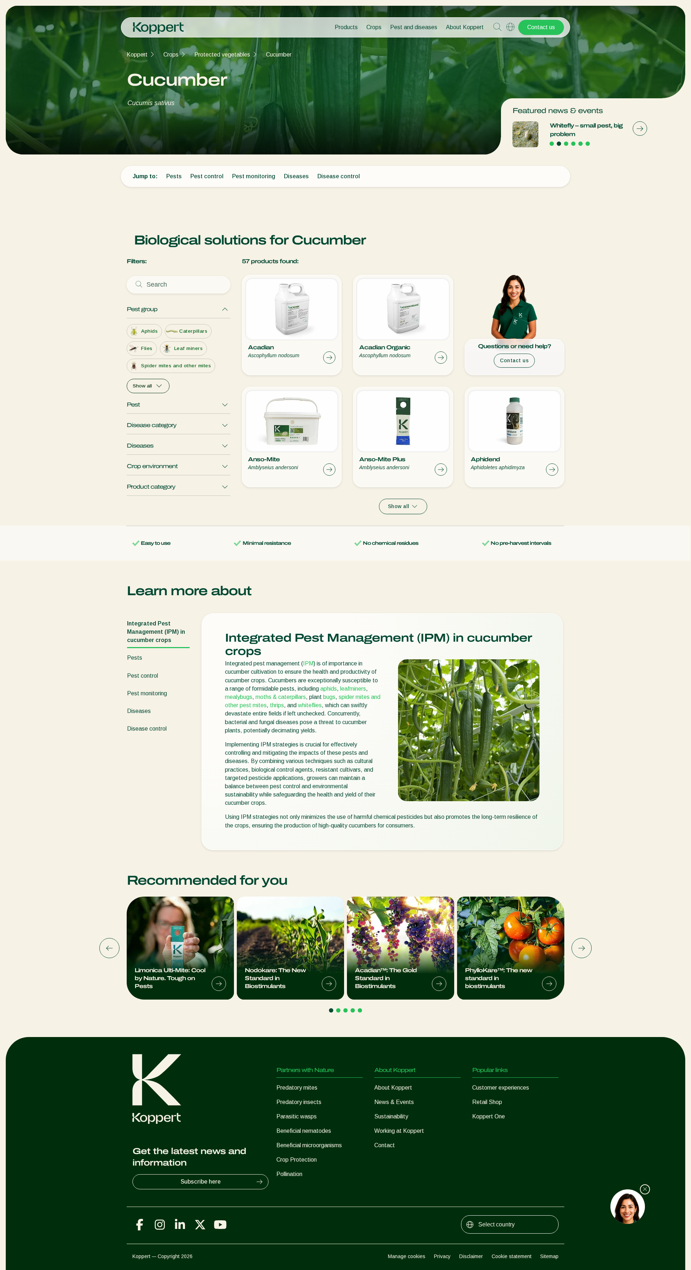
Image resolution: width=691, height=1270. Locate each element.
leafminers (353, 689)
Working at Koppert (399, 1131)
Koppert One (488, 1116)
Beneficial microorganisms (309, 1145)
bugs (329, 697)
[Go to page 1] (552, 144)
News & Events (394, 1102)
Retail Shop (487, 1102)
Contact (384, 1145)
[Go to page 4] (573, 144)
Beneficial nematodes (303, 1131)
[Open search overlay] (497, 27)
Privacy (442, 1256)
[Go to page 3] (566, 144)
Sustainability (391, 1116)
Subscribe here (201, 1182)
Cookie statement (512, 1256)
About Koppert (465, 27)
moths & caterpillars (281, 697)
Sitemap (549, 1256)
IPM (308, 663)
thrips (277, 705)
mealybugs (238, 697)
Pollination (289, 1174)
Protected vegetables (222, 54)
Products (346, 27)
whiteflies (310, 705)
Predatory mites (296, 1088)
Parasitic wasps (296, 1116)
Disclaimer (471, 1256)
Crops (373, 27)
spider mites (354, 697)
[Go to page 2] (559, 144)
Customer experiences (500, 1088)
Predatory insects (298, 1102)
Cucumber (279, 54)
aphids (328, 689)
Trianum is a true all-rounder (579, 129)
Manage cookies (406, 1256)
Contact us (541, 27)
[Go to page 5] (580, 144)
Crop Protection (296, 1160)
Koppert (137, 54)
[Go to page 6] (588, 144)
